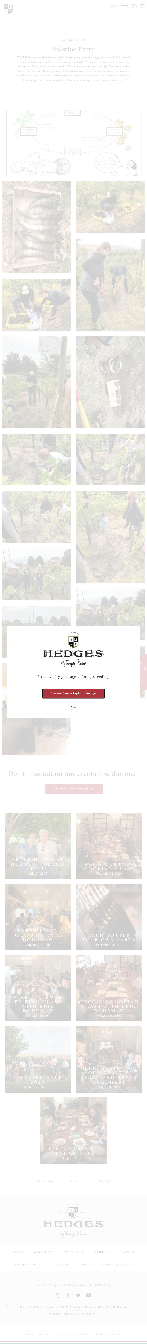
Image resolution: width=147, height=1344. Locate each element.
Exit (73, 707)
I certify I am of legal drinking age (73, 693)
